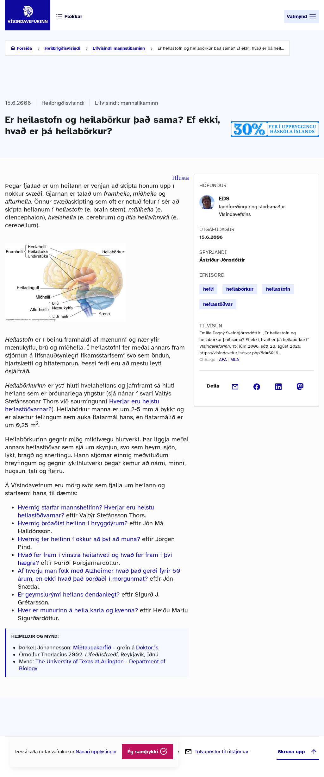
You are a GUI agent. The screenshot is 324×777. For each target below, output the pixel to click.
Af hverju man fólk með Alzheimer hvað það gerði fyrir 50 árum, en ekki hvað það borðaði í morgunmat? (99, 575)
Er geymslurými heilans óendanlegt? (69, 594)
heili (208, 289)
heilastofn (278, 289)
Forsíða (24, 48)
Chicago (207, 359)
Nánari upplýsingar (96, 752)
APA (223, 359)
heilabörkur (239, 289)
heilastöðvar (218, 304)
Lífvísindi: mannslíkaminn (119, 48)
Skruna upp (291, 752)
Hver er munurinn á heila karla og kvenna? (78, 610)
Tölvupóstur (221, 752)
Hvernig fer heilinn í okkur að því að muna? (79, 539)
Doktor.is (147, 647)
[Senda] (235, 386)
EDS (224, 198)
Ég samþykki (144, 752)
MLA (234, 359)
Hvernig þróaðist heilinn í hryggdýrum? (73, 523)
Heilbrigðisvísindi (62, 48)
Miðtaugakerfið (92, 647)
